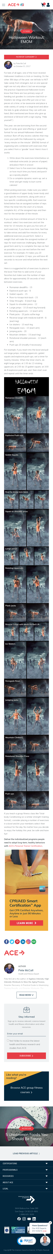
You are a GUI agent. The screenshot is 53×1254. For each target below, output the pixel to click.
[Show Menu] (3, 4)
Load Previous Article (25, 1153)
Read (25, 995)
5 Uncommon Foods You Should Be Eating (26, 1136)
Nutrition (26, 1128)
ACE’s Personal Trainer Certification (25, 846)
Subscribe (26, 1056)
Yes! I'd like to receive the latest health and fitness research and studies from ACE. (24, 1044)
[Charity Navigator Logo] (18, 1230)
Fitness (26, 31)
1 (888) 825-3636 (26, 1214)
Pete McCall (21, 63)
